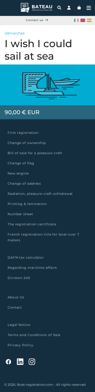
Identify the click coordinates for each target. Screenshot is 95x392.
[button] (89, 8)
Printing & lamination (27, 204)
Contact (15, 307)
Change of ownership (27, 143)
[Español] (89, 20)
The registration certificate (32, 224)
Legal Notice (19, 325)
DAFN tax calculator (26, 257)
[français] (76, 20)
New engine (18, 173)
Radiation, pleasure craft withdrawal (40, 194)
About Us (16, 297)
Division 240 (19, 278)
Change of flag (21, 163)
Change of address (24, 183)
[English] (82, 20)
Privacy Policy (20, 345)
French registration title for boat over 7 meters (43, 237)
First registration (23, 133)
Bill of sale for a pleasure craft (35, 153)
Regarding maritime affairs (32, 268)
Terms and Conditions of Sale (34, 335)
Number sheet (20, 214)
